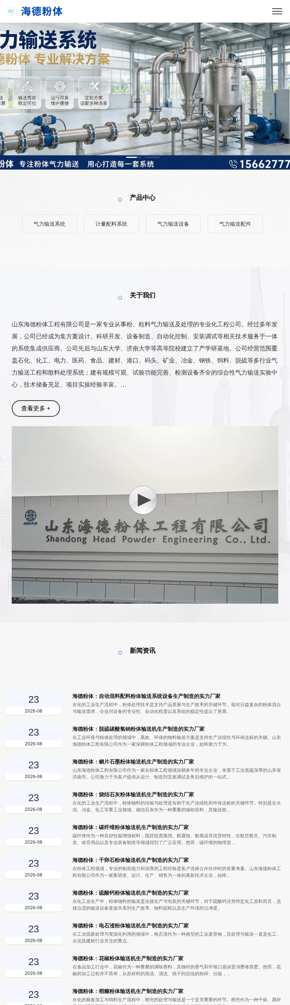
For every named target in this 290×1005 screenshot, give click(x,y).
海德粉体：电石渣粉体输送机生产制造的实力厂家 (130, 925)
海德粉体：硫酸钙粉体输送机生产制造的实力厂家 (130, 892)
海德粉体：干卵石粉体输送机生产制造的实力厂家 (130, 860)
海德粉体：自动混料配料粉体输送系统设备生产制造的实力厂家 (146, 696)
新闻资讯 (143, 650)
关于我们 (143, 295)
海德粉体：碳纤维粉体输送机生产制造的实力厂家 (130, 827)
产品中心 (143, 197)
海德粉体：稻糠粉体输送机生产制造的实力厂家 (128, 991)
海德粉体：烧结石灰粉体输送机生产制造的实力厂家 (133, 794)
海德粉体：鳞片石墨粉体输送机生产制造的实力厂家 (133, 761)
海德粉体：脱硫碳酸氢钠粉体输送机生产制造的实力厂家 (138, 728)
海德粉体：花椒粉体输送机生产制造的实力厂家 (128, 958)
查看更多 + (35, 408)
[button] (133, 157)
